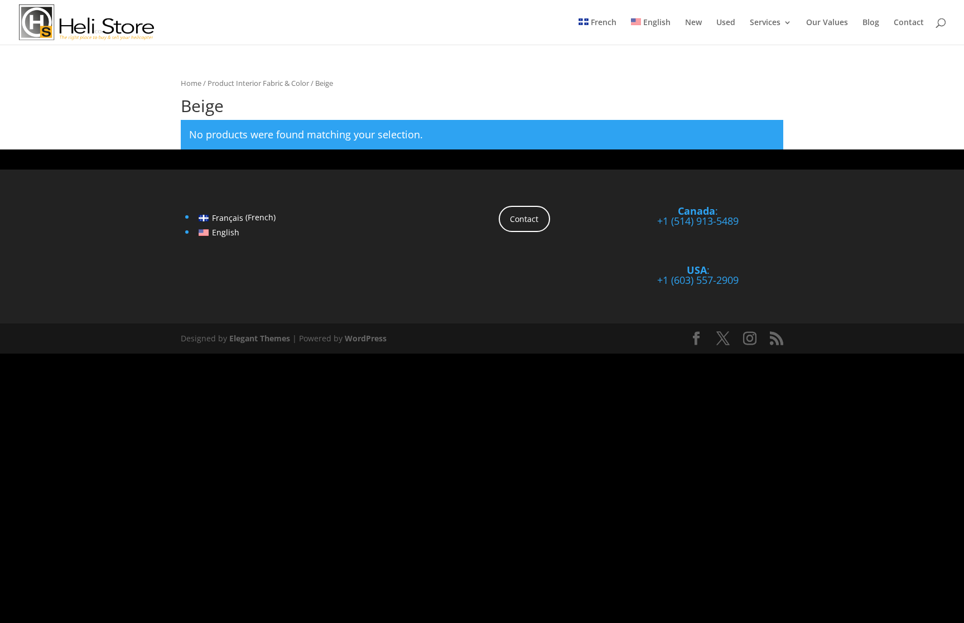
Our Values (827, 22)
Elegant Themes (259, 338)
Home (191, 83)
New (693, 22)
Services (765, 22)
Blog (870, 22)
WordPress (366, 338)
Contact (909, 22)
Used (725, 22)
